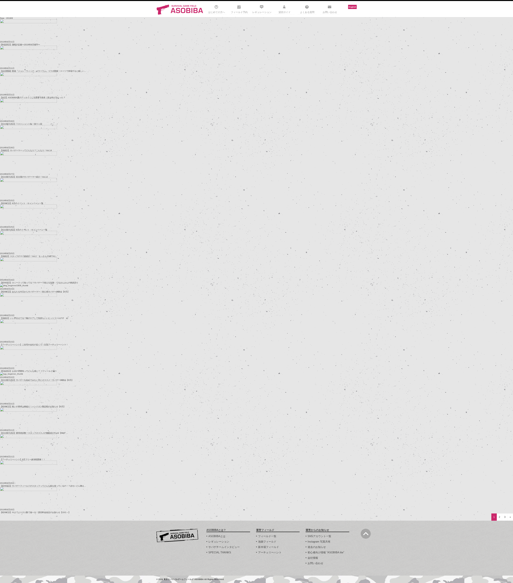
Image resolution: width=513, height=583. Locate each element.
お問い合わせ (330, 12)
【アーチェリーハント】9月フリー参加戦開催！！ (22, 459)
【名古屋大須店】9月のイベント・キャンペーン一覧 (23, 230)
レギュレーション (262, 12)
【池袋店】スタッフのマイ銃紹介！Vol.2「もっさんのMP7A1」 (29, 256)
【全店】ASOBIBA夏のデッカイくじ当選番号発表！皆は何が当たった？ (32, 97)
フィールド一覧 (267, 536)
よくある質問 (307, 12)
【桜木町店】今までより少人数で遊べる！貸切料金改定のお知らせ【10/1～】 (35, 512)
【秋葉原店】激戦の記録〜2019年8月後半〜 (20, 44)
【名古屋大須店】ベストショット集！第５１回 (21, 124)
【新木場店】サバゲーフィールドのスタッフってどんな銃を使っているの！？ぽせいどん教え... (43, 486)
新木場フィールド (268, 547)
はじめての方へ (216, 12)
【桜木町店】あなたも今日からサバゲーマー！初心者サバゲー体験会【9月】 (34, 292)
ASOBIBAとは (216, 536)
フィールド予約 (239, 12)
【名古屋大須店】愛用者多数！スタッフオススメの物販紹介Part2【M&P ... (34, 433)
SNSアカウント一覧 (319, 536)
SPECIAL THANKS (219, 552)
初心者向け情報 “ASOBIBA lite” (326, 552)
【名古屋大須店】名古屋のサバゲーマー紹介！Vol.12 (24, 177)
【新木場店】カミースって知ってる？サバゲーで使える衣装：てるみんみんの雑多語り (39, 283)
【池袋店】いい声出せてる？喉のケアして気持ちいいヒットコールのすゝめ (34, 318)
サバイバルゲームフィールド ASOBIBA (179, 10)
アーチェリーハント (270, 552)
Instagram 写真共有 (319, 541)
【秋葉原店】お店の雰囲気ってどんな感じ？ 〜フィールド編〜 (28, 371)
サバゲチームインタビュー (224, 547)
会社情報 (313, 557)
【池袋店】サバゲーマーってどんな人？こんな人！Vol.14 (26, 150)
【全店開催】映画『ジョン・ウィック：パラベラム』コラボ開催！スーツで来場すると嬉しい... (43, 71)
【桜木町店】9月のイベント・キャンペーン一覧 (21, 203)
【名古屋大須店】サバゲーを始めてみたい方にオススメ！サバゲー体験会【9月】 (36, 380)
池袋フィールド (267, 541)
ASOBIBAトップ (177, 535)
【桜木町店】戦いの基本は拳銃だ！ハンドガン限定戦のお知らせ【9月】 (32, 406)
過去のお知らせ (317, 547)
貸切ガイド (285, 12)
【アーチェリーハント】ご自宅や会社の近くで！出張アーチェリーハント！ (34, 345)
